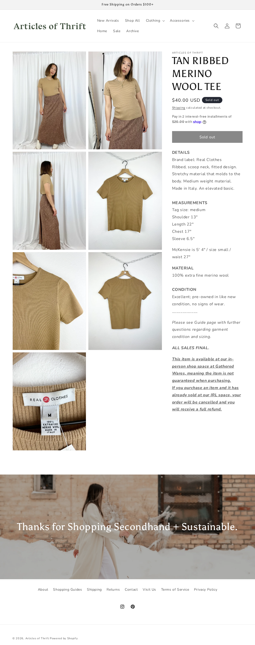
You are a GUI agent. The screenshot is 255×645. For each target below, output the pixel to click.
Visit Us (149, 589)
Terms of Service (175, 589)
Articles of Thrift (37, 638)
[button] (155, 20)
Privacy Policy (205, 589)
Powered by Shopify (64, 638)
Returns (113, 589)
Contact (131, 589)
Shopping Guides (67, 589)
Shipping (179, 108)
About (43, 589)
